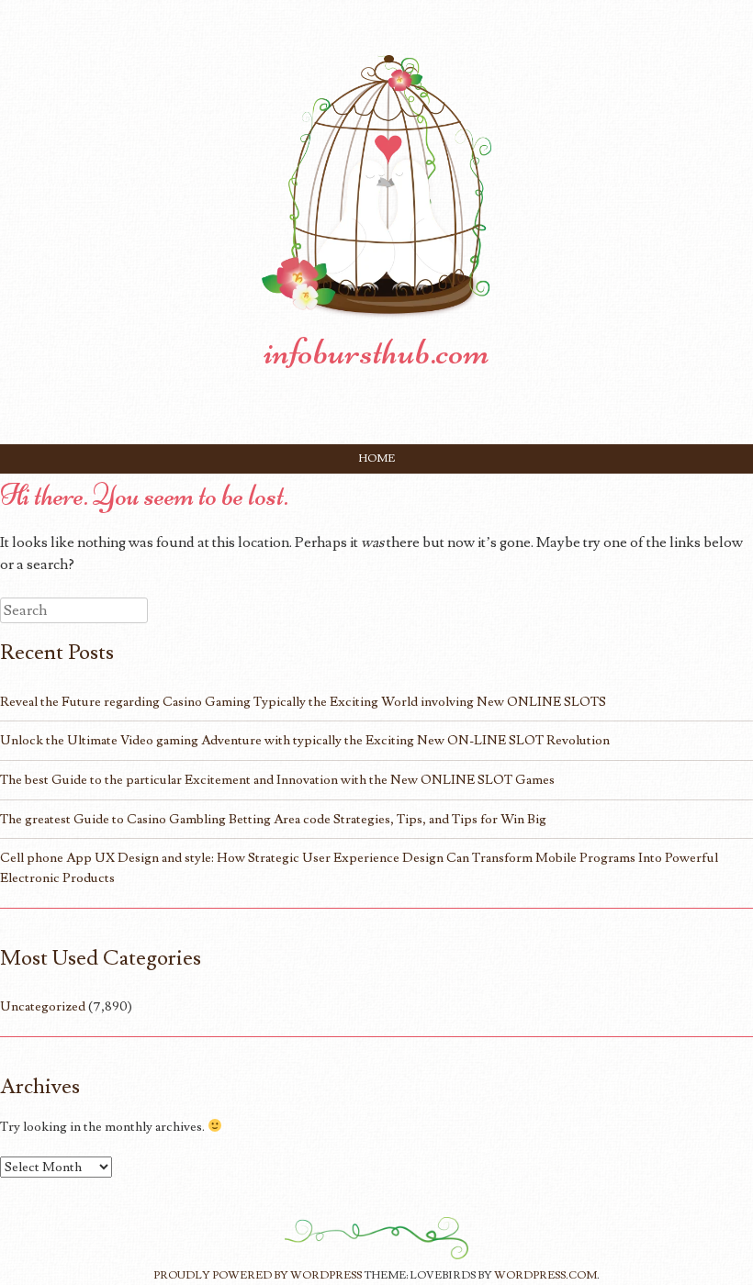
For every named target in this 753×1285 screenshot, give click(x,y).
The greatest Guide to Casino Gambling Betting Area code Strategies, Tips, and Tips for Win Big (273, 819)
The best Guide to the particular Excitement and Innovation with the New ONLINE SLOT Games (277, 779)
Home (377, 458)
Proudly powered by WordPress (257, 1275)
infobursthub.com (376, 351)
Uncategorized (42, 1006)
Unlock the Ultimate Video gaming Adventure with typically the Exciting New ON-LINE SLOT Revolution (305, 740)
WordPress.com (545, 1275)
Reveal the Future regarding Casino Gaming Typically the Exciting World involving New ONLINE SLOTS (303, 701)
